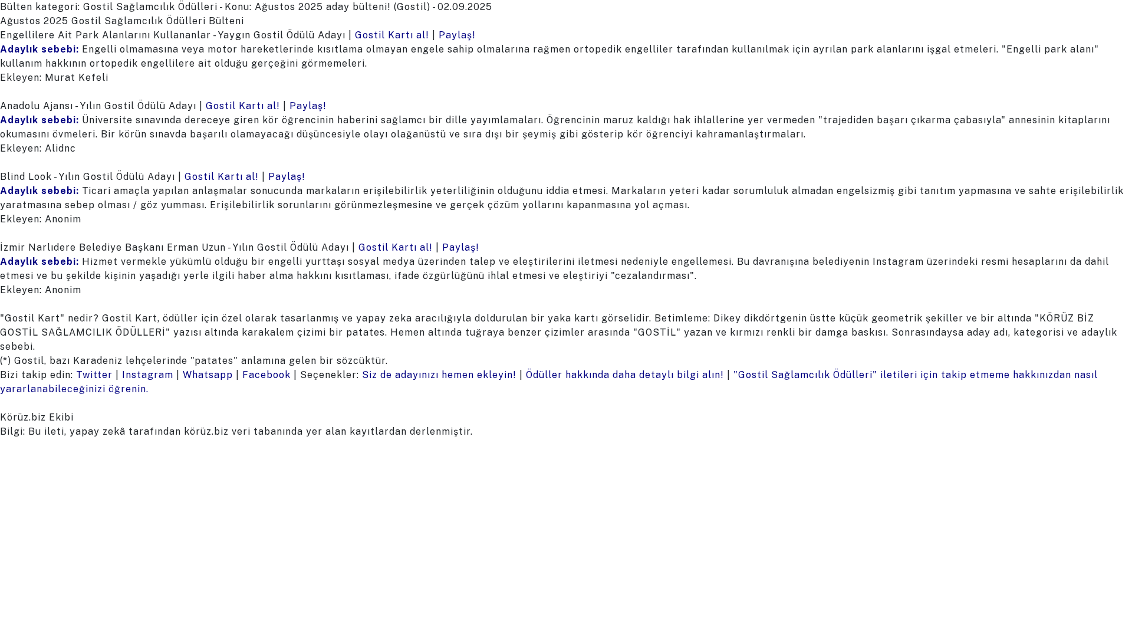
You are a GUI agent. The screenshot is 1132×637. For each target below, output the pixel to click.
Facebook (266, 374)
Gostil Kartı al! (392, 35)
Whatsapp (208, 374)
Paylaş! (457, 35)
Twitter (94, 374)
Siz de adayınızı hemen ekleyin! (439, 374)
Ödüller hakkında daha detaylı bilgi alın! (625, 374)
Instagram (147, 374)
